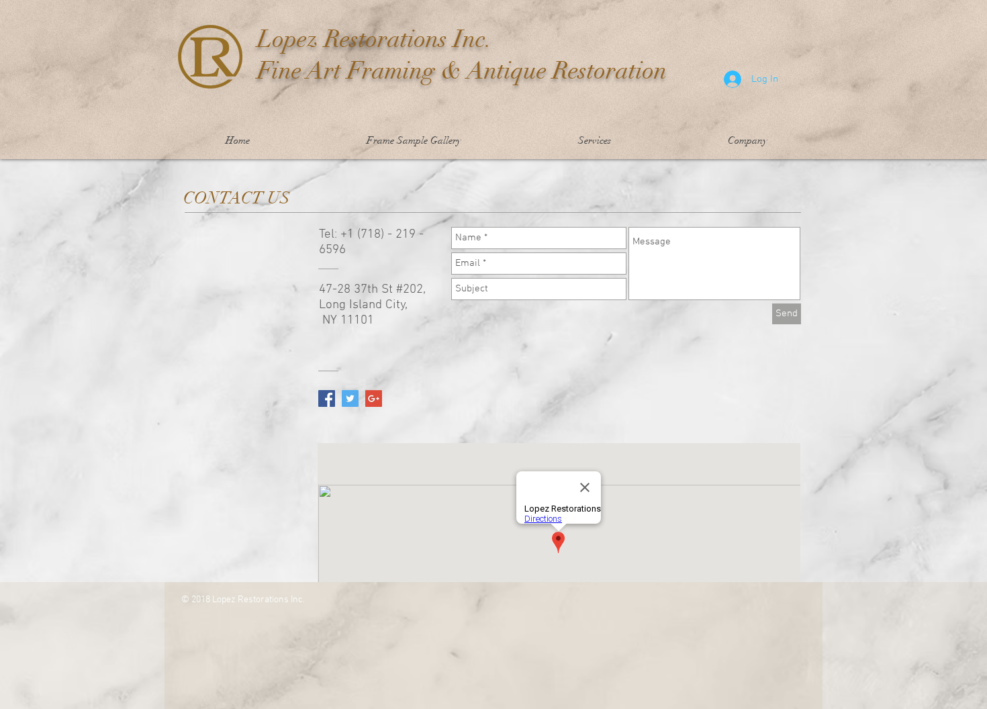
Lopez (287, 39)
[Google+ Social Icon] (373, 398)
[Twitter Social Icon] (350, 398)
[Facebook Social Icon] (326, 398)
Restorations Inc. (405, 39)
